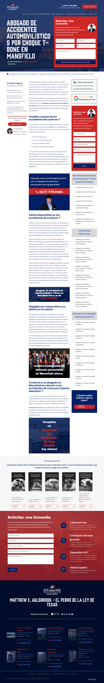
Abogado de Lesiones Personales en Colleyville (85, 364)
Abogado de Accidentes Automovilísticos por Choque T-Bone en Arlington (84, 241)
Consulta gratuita (81, 407)
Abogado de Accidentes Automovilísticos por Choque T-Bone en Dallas (84, 268)
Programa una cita (35, 407)
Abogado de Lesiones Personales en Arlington (85, 323)
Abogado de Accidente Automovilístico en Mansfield (54, 74)
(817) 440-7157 (24, 664)
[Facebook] (62, 614)
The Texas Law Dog (23, 678)
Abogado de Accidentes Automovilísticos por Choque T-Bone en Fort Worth (84, 277)
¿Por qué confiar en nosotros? (83, 89)
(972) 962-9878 (86, 642)
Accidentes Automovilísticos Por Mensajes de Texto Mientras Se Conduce (84, 221)
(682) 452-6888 (55, 666)
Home (7, 74)
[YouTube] (72, 614)
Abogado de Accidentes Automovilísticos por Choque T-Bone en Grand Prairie (84, 286)
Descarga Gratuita (15, 506)
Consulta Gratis (89, 7)
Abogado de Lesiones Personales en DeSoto (85, 377)
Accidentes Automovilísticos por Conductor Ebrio (84, 213)
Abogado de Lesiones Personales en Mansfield (24, 74)
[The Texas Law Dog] (13, 6)
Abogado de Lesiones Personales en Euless (85, 384)
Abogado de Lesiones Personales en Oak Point (85, 330)
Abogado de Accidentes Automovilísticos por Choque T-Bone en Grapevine (84, 295)
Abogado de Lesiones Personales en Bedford (85, 337)
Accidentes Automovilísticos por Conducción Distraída (84, 206)
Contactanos (93, 14)
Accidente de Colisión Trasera (84, 201)
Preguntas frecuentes (73, 14)
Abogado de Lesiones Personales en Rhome (85, 350)
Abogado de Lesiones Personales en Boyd (85, 357)
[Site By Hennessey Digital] (92, 679)
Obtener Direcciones (25, 639)
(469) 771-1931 (86, 664)
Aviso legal (31, 674)
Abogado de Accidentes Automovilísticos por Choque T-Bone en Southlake (84, 304)
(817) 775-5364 (70, 6)
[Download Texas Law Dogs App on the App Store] (52, 614)
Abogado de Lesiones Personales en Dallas (85, 371)
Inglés (78, 7)
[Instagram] (65, 614)
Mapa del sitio (71, 674)
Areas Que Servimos (58, 14)
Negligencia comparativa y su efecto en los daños (16, 102)
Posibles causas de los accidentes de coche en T (15, 91)
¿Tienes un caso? (16, 124)
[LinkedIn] (67, 614)
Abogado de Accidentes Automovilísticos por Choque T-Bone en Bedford (84, 250)
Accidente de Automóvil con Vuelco (85, 192)
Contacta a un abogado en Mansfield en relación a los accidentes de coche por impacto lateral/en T (17, 109)
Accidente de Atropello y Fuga (84, 187)
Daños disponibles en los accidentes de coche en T (15, 97)
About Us (26, 14)
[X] (69, 614)
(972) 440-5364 (24, 643)
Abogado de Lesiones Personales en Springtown (85, 343)
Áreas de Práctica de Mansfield (40, 14)
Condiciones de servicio (58, 674)
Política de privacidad (43, 674)
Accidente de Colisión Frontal (83, 196)
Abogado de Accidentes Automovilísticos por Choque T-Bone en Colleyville (84, 259)
